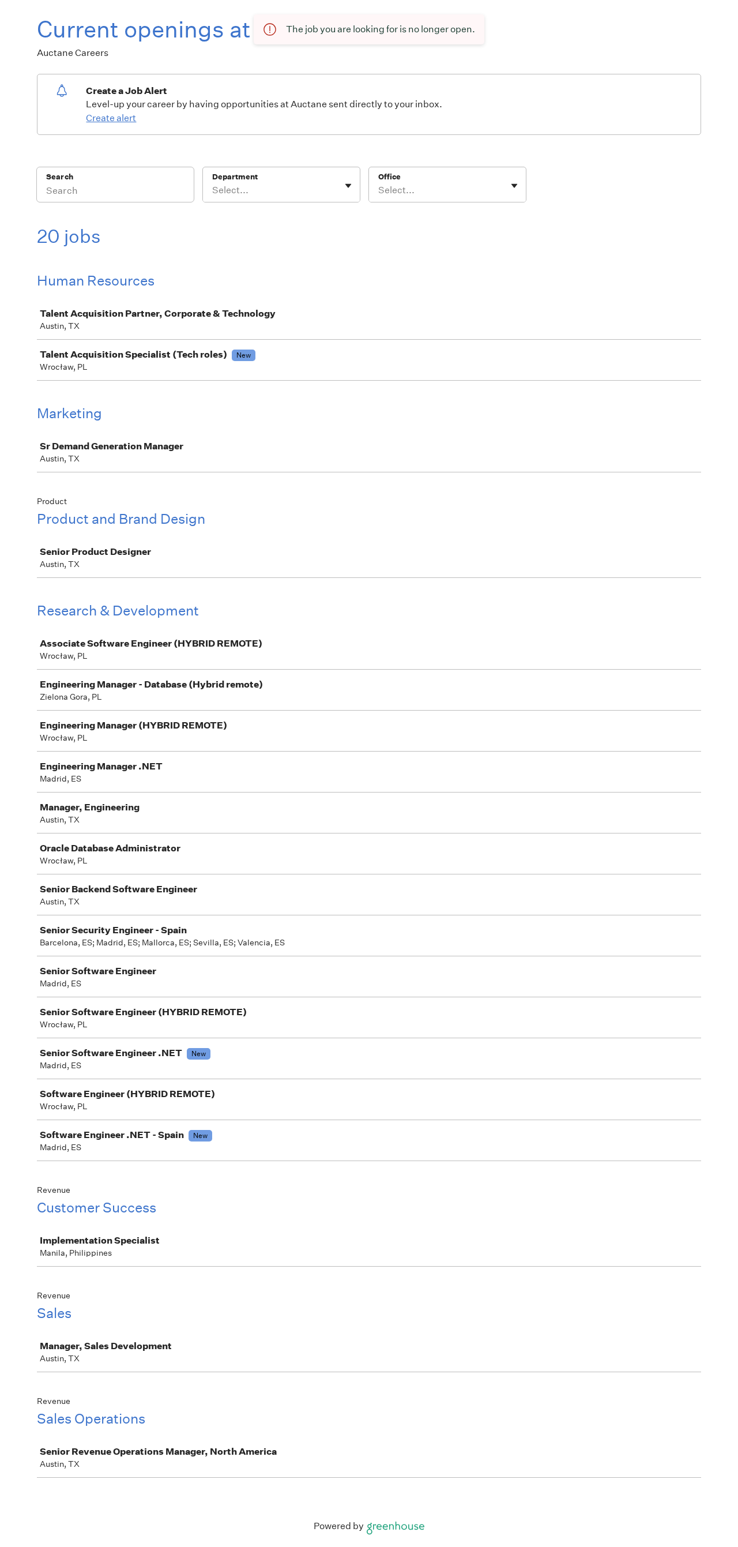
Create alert (111, 117)
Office (389, 177)
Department (235, 177)
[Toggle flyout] (348, 186)
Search (59, 177)
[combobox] (213, 190)
